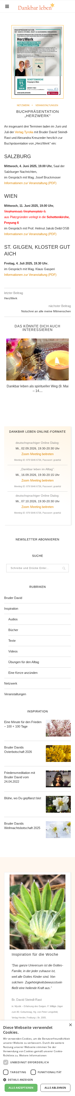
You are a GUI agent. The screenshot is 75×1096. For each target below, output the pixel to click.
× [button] (70, 1025)
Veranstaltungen (46, 105)
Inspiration (11, 608)
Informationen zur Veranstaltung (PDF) (30, 183)
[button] (37, 1079)
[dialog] (37, 1058)
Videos (13, 651)
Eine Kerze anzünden (23, 672)
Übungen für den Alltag (23, 662)
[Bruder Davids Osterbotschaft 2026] (58, 753)
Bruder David (13, 598)
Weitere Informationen (33, 1055)
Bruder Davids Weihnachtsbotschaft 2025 (22, 826)
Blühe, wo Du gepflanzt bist (22, 798)
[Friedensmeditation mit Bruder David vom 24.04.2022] (58, 779)
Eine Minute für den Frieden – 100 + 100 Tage (22, 724)
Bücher (13, 630)
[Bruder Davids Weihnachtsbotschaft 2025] (58, 829)
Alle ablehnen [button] (55, 1087)
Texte (12, 640)
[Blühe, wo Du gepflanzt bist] (58, 804)
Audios (13, 619)
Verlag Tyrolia (24, 132)
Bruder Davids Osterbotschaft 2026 (18, 750)
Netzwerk (23, 105)
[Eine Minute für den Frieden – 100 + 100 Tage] (58, 728)
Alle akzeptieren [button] (21, 1087)
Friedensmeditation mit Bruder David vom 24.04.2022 (19, 777)
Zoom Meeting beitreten (37, 454)
